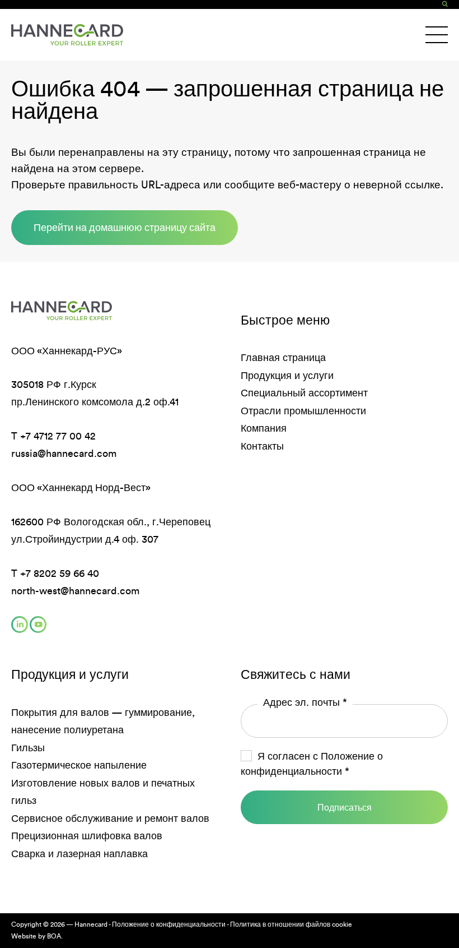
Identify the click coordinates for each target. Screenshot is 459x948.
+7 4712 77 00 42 (58, 436)
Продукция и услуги (287, 375)
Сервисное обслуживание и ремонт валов (110, 818)
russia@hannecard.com (63, 453)
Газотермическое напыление (79, 765)
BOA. (55, 936)
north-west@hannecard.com (75, 591)
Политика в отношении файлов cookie (291, 924)
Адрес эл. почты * (305, 702)
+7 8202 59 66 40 (59, 573)
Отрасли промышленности (303, 411)
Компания (264, 428)
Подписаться (344, 807)
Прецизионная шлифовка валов (86, 836)
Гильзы (28, 748)
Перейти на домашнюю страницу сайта (125, 227)
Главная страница (283, 358)
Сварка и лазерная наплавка (79, 854)
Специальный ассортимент (304, 393)
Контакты (262, 446)
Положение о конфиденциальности (169, 924)
